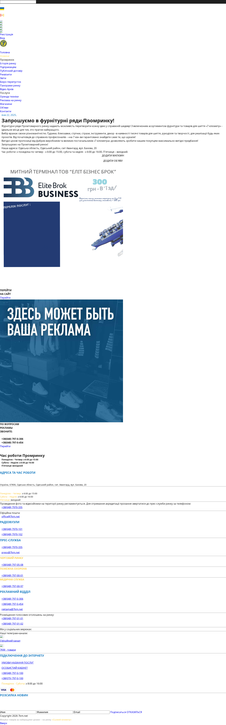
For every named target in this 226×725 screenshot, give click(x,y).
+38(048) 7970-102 (12, 534)
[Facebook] (113, 21)
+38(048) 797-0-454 (12, 604)
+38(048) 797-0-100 (12, 673)
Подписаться (118, 712)
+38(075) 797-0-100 (12, 678)
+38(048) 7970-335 (12, 507)
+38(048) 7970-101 (12, 529)
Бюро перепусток (10, 82)
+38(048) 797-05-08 (12, 564)
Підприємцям (8, 67)
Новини (4, 56)
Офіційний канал (10, 640)
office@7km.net (11, 516)
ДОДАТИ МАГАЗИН (113, 155)
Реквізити (6, 74)
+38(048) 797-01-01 (12, 618)
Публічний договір (11, 70)
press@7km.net (11, 552)
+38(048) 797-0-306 (12, 599)
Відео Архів (6, 89)
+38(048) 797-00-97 (12, 586)
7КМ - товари (8, 649)
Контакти (5, 111)
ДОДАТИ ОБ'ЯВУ (113, 160)
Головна (5, 52)
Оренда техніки (9, 96)
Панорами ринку (10, 85)
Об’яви (4, 107)
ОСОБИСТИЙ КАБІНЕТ (15, 668)
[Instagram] (113, 24)
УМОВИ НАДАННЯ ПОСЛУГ (18, 662)
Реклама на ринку (10, 100)
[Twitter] (113, 26)
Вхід (2, 38)
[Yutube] (113, 29)
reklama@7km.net (12, 609)
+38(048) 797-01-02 (12, 623)
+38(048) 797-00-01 (12, 575)
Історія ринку (8, 63)
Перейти (5, 297)
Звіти (3, 78)
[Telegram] (113, 31)
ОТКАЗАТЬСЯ (134, 712)
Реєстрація (6, 34)
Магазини (6, 104)
